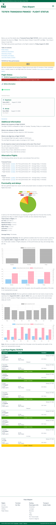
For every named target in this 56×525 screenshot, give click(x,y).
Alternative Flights (6, 53)
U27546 (13, 179)
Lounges (31, 509)
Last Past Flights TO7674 (8, 57)
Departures (4, 507)
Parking (31, 503)
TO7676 (13, 168)
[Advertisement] (28, 25)
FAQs (30, 515)
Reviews (31, 511)
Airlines (3, 509)
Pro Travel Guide (33, 516)
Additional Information (7, 51)
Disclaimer (16, 523)
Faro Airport (29, 7)
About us (25, 523)
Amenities (32, 507)
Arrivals (3, 505)
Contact (21, 523)
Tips (30, 513)
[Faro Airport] (3, 5)
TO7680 (13, 171)
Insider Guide (47, 505)
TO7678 (13, 169)
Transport (46, 503)
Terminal (17, 503)
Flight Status (4, 49)
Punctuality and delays (7, 55)
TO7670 (13, 164)
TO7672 (13, 166)
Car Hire (17, 505)
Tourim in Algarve (34, 518)
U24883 (13, 177)
